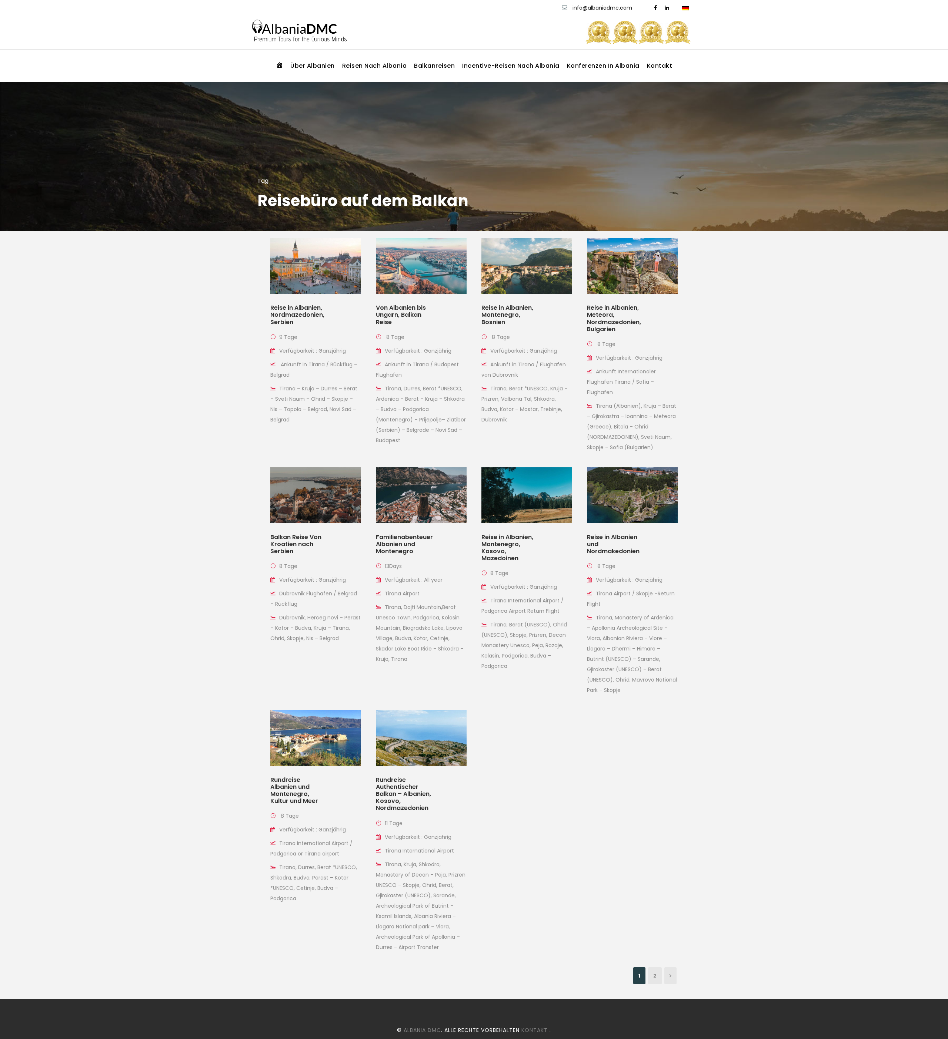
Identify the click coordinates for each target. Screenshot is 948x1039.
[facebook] (655, 7)
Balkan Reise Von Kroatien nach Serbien (295, 544)
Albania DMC (422, 1030)
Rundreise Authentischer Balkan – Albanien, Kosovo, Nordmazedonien (403, 794)
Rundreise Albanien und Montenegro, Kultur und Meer (294, 791)
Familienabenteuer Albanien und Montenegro (404, 544)
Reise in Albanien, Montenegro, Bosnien (507, 314)
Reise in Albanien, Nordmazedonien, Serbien (297, 314)
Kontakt (659, 65)
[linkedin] (667, 7)
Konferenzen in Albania (603, 65)
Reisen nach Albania (374, 65)
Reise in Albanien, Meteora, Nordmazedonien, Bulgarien (614, 318)
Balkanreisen (434, 65)
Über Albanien (312, 65)
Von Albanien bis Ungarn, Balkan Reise (401, 314)
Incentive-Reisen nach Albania (511, 65)
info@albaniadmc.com (602, 7)
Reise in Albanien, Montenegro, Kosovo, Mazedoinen (507, 548)
